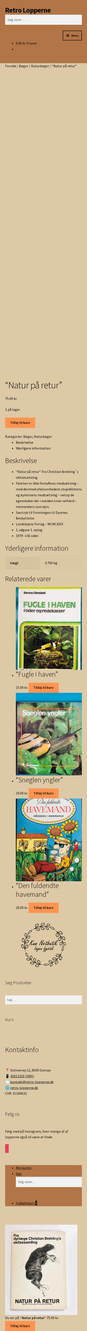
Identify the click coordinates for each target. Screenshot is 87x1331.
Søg (19, 1173)
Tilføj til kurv (20, 422)
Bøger (23, 66)
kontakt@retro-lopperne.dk (32, 1082)
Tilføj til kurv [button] (43, 687)
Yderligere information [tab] (33, 448)
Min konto (23, 1167)
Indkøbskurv (26, 1203)
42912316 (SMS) (22, 1076)
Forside (10, 66)
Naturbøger (40, 66)
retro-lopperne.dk (24, 1087)
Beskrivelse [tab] (24, 442)
